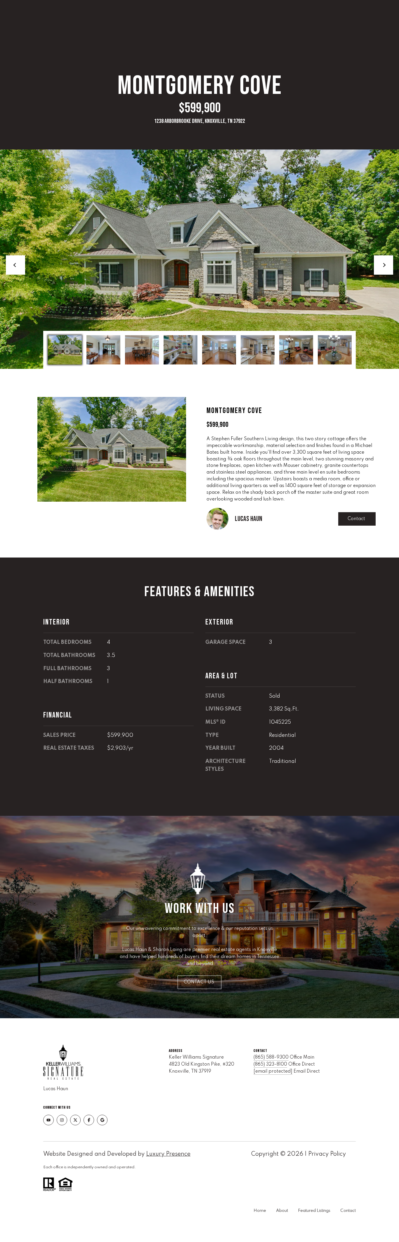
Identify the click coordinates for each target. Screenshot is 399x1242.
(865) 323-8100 (270, 1064)
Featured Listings (314, 1211)
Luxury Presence (168, 1154)
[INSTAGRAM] (62, 1120)
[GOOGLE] (102, 1120)
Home (260, 1211)
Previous (15, 265)
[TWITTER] (75, 1120)
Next (383, 265)
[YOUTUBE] (48, 1120)
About (282, 1211)
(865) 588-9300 (271, 1057)
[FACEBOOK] (89, 1120)
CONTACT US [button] (199, 982)
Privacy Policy (327, 1154)
